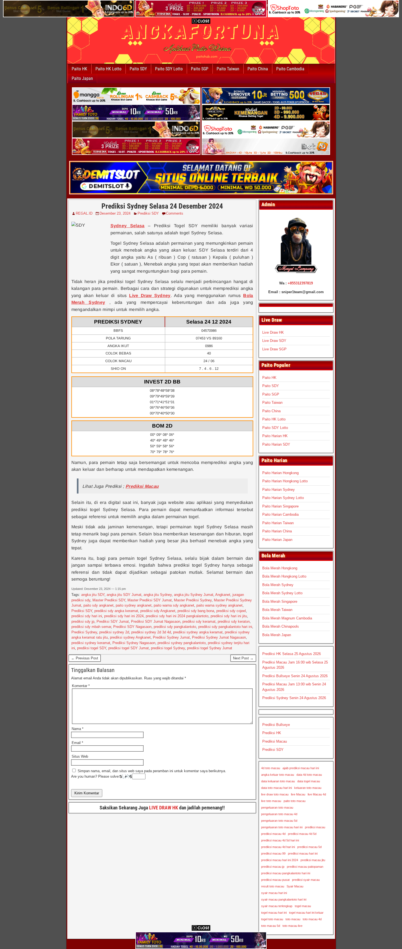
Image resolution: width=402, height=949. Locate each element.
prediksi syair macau (306, 879)
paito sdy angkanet (98, 605)
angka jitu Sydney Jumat (193, 595)
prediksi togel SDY (91, 648)
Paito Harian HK (275, 436)
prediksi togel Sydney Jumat (209, 648)
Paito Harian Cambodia (280, 514)
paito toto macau (294, 801)
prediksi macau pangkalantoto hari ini (285, 873)
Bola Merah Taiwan (277, 610)
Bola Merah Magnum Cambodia (287, 618)
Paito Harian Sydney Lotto (283, 498)
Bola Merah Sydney (277, 585)
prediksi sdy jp (82, 621)
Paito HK (79, 68)
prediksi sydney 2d (114, 632)
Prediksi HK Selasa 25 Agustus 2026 (291, 654)
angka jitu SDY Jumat (124, 595)
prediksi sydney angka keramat (198, 632)
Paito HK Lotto (108, 68)
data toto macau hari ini (276, 787)
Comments (174, 213)
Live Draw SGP (274, 349)
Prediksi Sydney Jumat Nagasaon (219, 637)
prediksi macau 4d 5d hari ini (280, 840)
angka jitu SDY (92, 595)
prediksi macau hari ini (302, 853)
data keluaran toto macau (278, 781)
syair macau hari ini (274, 893)
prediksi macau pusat (275, 879)
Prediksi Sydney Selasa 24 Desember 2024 (162, 206)
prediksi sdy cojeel (231, 611)
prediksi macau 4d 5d (302, 833)
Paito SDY (138, 68)
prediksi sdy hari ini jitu (229, 616)
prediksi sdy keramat (198, 621)
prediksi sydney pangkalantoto (182, 643)
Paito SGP (199, 68)
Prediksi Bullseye (276, 725)
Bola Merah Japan (276, 635)
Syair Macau (295, 886)
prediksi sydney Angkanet (130, 637)
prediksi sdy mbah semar (91, 627)
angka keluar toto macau (277, 774)
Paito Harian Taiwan (278, 523)
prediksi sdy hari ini (86, 616)
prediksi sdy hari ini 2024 (124, 616)
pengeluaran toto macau (277, 807)
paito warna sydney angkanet (219, 605)
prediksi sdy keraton (234, 621)
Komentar (81, 686)
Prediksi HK (271, 733)
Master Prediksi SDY (108, 600)
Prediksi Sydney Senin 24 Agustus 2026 (294, 698)
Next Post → (243, 658)
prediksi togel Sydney (168, 648)
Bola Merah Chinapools (280, 626)
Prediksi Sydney (84, 632)
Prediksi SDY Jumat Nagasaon (155, 621)
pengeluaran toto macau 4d (279, 814)
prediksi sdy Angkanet (157, 611)
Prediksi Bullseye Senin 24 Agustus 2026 (295, 676)
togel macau (303, 906)
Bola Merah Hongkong (279, 568)
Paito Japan (82, 78)
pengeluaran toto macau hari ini (281, 827)
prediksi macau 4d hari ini (278, 847)
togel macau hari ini (274, 912)
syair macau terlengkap (276, 906)
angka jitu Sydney (158, 595)
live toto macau (271, 801)
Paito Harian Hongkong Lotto (285, 481)
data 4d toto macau (309, 774)
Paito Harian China (277, 531)
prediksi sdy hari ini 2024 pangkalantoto (177, 616)
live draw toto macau (275, 794)
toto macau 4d (312, 919)
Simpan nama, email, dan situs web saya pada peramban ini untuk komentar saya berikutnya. (152, 771)
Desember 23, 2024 (115, 213)
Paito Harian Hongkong (280, 473)
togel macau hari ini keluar (306, 912)
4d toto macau (270, 768)
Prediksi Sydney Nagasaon (133, 643)
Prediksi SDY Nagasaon (132, 627)
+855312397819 (300, 283)
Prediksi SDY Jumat (113, 621)
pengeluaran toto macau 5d (279, 820)
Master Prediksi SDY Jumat (149, 600)
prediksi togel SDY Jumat (128, 648)
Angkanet (222, 595)
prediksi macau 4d (273, 833)
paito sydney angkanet (134, 605)
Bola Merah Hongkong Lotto (284, 576)
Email (77, 743)
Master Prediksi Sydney (193, 600)
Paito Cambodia (290, 68)
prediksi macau (315, 827)
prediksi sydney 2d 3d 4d (151, 632)
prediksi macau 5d (309, 847)
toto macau (293, 919)
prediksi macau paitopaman (305, 866)
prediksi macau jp (272, 866)
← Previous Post (84, 658)
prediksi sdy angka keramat (116, 611)
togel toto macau (272, 919)
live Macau (298, 794)
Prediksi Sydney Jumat (171, 637)
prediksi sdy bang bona (195, 611)
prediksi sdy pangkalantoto (175, 627)
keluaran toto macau (307, 787)
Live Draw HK (273, 332)
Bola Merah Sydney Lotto (282, 593)
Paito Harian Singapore (280, 506)
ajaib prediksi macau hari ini (300, 768)
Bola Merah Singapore (279, 601)
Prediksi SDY (148, 213)
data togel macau (308, 781)
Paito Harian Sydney (278, 490)
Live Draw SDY (274, 341)
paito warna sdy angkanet (174, 605)
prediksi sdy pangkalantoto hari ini (225, 627)
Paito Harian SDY (276, 444)
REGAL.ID (84, 213)
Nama (77, 729)
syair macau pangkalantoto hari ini (283, 899)
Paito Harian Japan (277, 540)
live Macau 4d (317, 794)
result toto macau (272, 886)
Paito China (257, 68)
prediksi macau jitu (313, 860)
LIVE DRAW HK (163, 807)
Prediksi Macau (274, 741)
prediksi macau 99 (273, 853)
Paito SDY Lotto (169, 68)
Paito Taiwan (228, 68)
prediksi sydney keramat (90, 643)
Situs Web (80, 756)
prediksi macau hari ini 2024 (279, 860)
